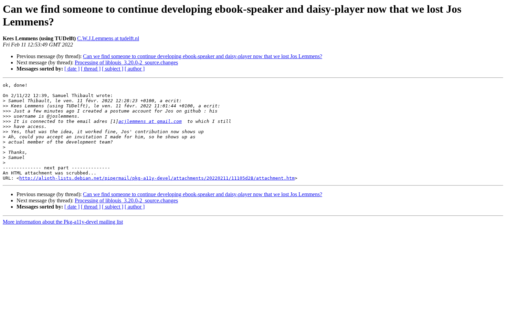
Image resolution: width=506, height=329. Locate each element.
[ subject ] (112, 69)
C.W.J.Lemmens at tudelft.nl (108, 38)
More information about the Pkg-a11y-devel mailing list (63, 222)
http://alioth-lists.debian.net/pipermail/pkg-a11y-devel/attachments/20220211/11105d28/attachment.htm (157, 178)
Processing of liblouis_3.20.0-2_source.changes (126, 62)
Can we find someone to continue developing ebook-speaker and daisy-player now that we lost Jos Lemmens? (202, 56)
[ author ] (135, 69)
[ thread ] (91, 69)
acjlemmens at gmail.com (150, 121)
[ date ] (72, 69)
